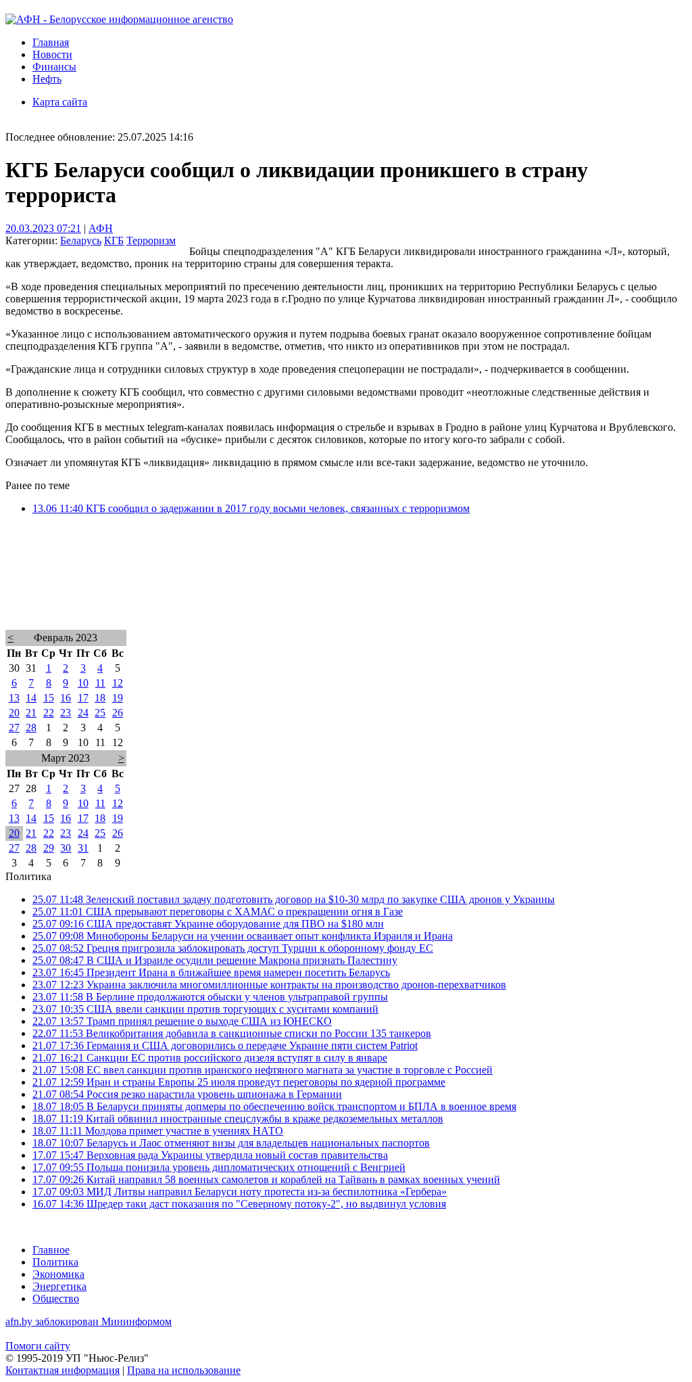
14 (31, 698)
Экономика (58, 1274)
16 (65, 698)
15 (48, 698)
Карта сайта (59, 102)
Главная (50, 42)
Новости (52, 54)
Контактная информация (62, 1370)
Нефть (46, 79)
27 (14, 727)
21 (31, 712)
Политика (55, 1262)
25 (100, 712)
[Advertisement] (346, 590)
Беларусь (80, 240)
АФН (101, 228)
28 (31, 727)
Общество (55, 1298)
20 (14, 712)
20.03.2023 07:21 (43, 228)
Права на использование (184, 1370)
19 (117, 698)
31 (83, 848)
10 (83, 683)
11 (100, 683)
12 (117, 683)
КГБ (114, 240)
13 (14, 698)
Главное (51, 1250)
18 (100, 698)
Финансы (54, 66)
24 (83, 712)
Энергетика (59, 1286)
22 (48, 712)
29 (48, 848)
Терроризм (151, 240)
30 (65, 848)
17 (83, 698)
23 (65, 712)
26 (117, 712)
